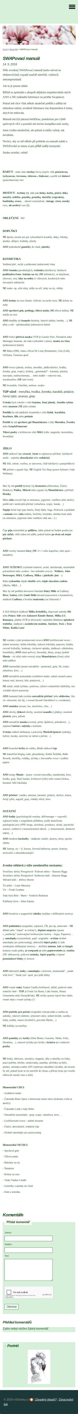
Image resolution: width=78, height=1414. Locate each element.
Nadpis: (8, 1244)
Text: (7, 1256)
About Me (13, 49)
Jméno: (8, 1232)
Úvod (5, 49)
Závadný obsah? (46, 1399)
